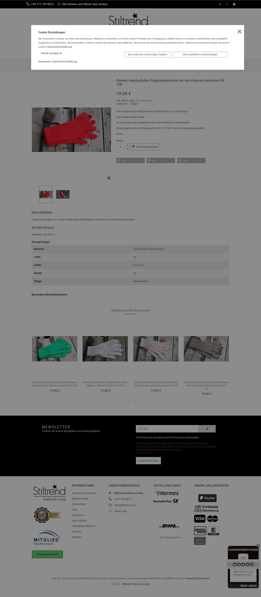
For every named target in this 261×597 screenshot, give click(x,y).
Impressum (44, 61)
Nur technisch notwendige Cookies (147, 54)
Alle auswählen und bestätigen (200, 54)
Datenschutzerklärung (59, 46)
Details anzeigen (50, 53)
